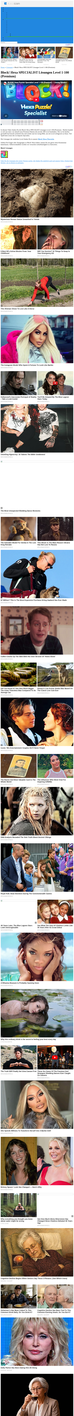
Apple (6, 11)
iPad (9, 16)
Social (6, 19)
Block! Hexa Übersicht (46, 139)
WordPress (11, 29)
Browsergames (16, 35)
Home (3, 67)
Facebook (11, 21)
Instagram (11, 26)
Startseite (6, 8)
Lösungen (7, 9)
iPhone (10, 14)
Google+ (10, 31)
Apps (9, 12)
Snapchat (10, 24)
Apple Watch (11, 17)
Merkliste (7, 39)
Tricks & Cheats (16, 34)
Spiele (9, 32)
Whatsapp (11, 22)
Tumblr (10, 27)
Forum (6, 37)
